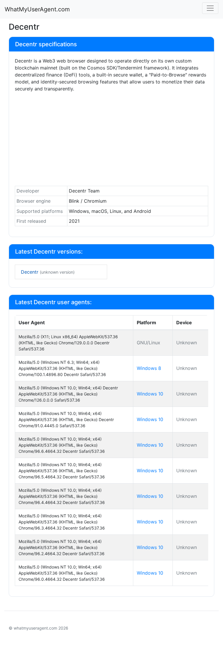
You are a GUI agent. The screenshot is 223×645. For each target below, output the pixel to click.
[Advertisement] (111, 140)
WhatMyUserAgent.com (37, 9)
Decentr (48, 272)
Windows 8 (149, 368)
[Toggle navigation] (210, 8)
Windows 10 (150, 394)
